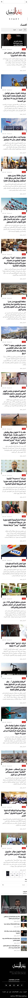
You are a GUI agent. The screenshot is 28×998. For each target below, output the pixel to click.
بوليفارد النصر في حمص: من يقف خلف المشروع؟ (15, 54)
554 (12, 875)
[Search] (3, 885)
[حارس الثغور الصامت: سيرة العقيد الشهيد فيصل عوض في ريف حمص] (24, 950)
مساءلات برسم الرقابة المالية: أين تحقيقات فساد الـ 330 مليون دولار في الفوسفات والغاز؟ (14, 908)
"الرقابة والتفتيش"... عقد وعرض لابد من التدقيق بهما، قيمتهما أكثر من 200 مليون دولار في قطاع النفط (15, 686)
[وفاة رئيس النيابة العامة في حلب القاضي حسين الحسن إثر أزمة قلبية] (24, 921)
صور (7, 991)
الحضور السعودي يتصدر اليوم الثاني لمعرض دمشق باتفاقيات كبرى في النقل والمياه (14, 394)
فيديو (10, 991)
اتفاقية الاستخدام (15, 991)
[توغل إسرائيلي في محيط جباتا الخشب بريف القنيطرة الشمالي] (24, 943)
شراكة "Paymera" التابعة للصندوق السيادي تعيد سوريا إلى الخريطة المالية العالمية (15, 482)
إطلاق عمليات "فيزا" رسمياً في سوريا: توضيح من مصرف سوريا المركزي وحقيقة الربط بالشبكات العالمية (14, 262)
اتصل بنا (4, 991)
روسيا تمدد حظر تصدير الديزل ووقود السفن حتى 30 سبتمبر (14, 138)
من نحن (20, 991)
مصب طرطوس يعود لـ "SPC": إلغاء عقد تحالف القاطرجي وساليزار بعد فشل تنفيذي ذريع (15, 349)
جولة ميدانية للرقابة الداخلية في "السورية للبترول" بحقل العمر (15, 813)
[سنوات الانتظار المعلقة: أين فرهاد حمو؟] (24, 928)
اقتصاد (14, 29)
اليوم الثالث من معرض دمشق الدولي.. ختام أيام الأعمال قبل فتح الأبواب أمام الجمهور (14, 220)
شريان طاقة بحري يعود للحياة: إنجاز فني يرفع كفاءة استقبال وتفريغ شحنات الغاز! (15, 178)
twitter (3, 49)
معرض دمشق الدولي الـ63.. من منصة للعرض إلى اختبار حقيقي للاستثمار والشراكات (14, 605)
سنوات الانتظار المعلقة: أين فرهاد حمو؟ (12, 924)
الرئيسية (20, 29)
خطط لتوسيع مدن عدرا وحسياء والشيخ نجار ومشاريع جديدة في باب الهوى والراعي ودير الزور (14, 305)
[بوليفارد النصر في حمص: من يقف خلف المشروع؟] (24, 936)
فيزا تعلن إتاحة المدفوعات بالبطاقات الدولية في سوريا (15, 565)
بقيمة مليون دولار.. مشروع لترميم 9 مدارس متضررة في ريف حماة (15, 854)
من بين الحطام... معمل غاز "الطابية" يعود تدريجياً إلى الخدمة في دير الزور (15, 772)
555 (17, 875)
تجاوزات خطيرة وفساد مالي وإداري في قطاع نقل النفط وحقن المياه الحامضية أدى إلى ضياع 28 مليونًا (14, 729)
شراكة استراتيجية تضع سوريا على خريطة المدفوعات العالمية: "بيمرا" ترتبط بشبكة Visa (14, 524)
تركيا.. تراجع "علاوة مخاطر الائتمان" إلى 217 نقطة (15, 645)
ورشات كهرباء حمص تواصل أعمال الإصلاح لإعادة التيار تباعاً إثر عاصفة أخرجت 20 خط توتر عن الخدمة (14, 97)
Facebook (9, 49)
